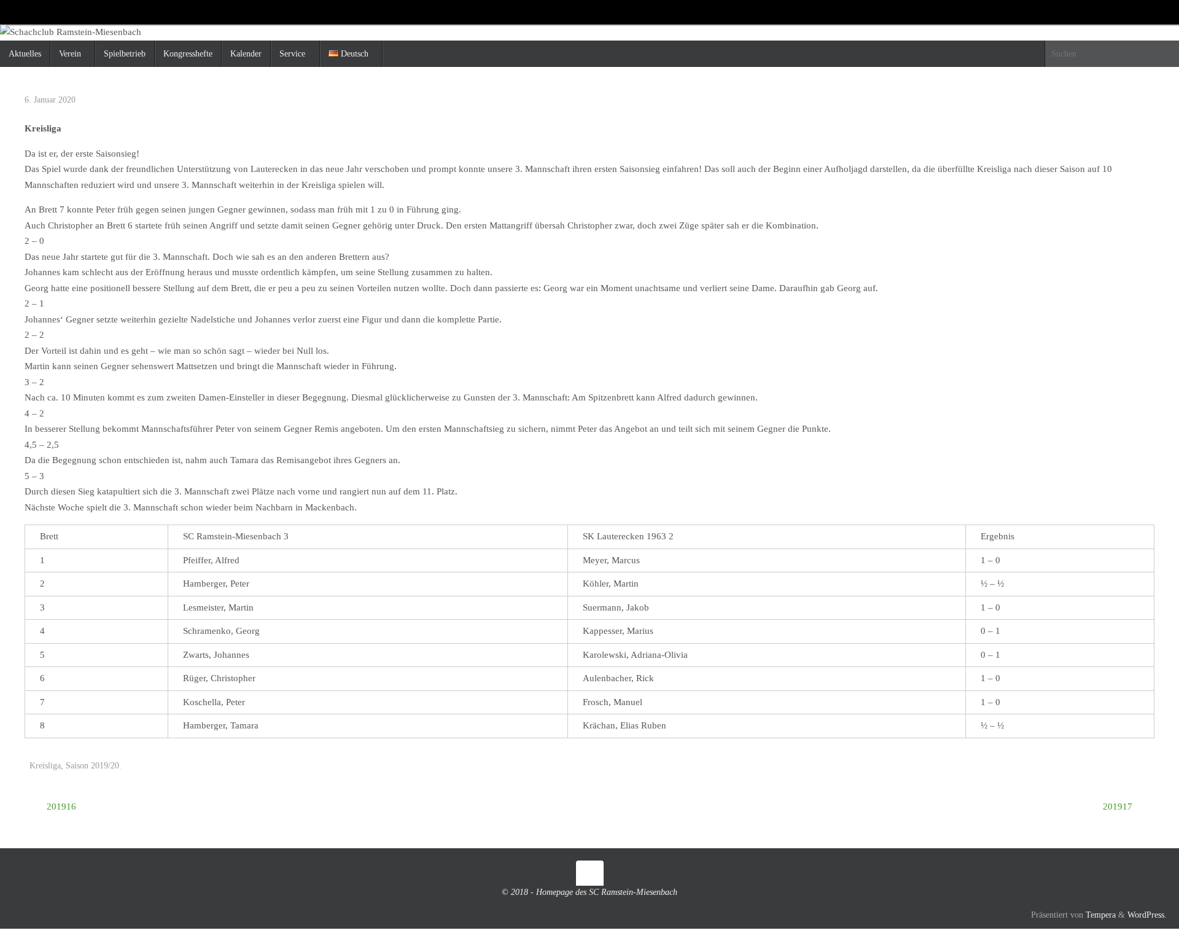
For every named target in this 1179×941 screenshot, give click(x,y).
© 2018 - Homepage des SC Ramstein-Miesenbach (589, 892)
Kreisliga (45, 765)
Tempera (1101, 915)
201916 (60, 806)
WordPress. (1147, 915)
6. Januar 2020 (50, 99)
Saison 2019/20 (92, 765)
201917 (1119, 806)
